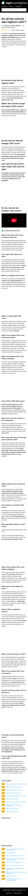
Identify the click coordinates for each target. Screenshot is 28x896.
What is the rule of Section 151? (14, 862)
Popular (11, 6)
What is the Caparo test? (12, 808)
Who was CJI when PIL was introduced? (16, 784)
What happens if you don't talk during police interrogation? (15, 859)
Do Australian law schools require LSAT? (16, 796)
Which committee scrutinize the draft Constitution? (15, 869)
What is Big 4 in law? (11, 876)
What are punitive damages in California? (13, 805)
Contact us (18, 6)
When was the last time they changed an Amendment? (16, 873)
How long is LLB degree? (12, 811)
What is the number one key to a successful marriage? (14, 879)
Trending (4, 6)
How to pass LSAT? (11, 852)
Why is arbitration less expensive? (14, 855)
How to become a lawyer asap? (14, 865)
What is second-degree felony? (14, 787)
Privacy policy (17, 893)
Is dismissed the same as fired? (14, 790)
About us (9, 893)
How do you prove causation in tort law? (16, 801)
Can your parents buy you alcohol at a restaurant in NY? (15, 849)
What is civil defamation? (12, 798)
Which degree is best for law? (13, 793)
